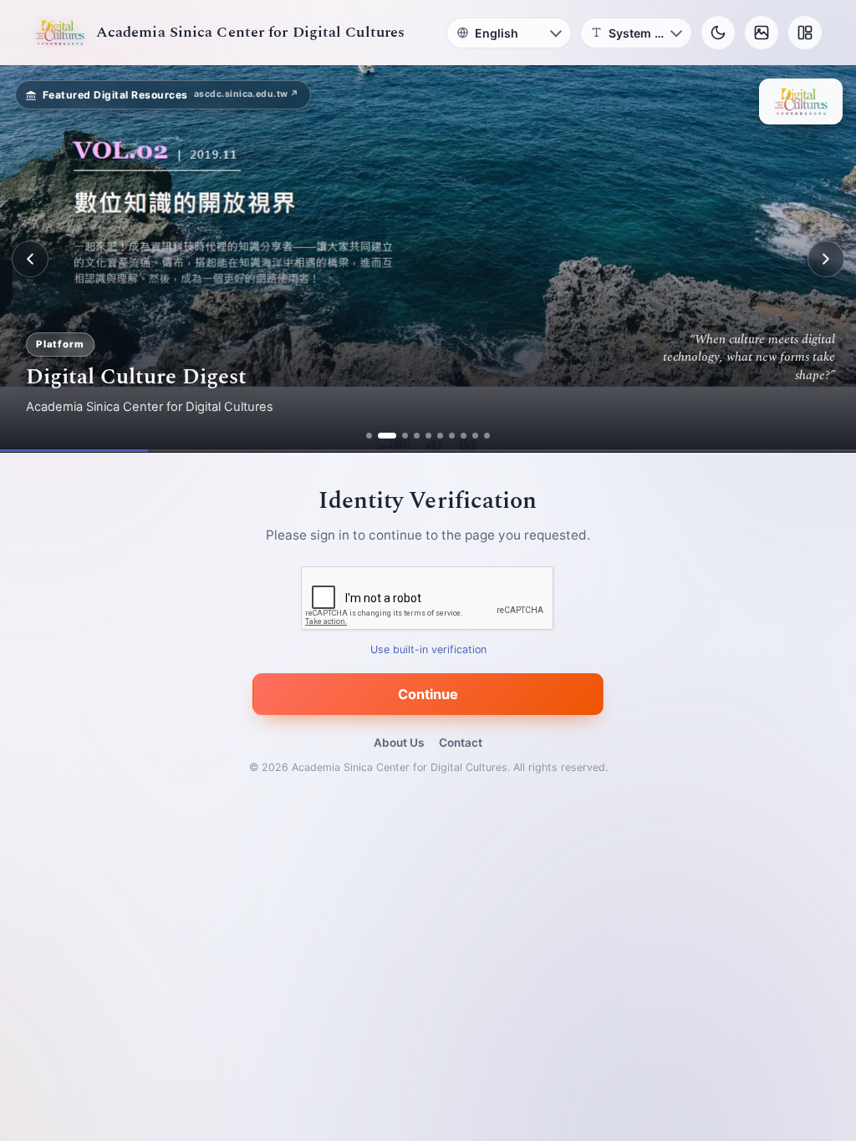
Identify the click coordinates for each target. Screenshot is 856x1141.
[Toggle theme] (718, 32)
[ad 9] (475, 436)
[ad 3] (405, 436)
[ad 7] (452, 436)
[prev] (30, 259)
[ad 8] (463, 436)
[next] (826, 259)
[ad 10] (487, 436)
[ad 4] (417, 436)
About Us (399, 742)
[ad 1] (369, 436)
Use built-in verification (428, 650)
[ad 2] (387, 436)
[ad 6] (440, 436)
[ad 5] (428, 436)
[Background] (761, 32)
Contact (460, 742)
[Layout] (805, 32)
